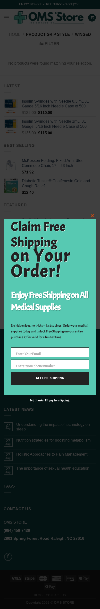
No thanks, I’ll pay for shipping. (50, 400)
